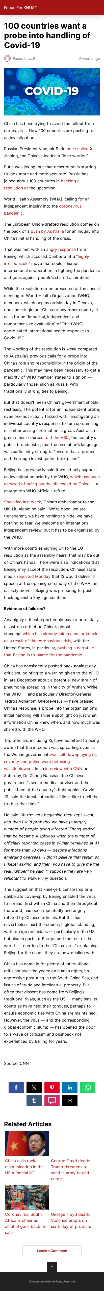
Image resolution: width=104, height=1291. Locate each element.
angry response (61, 249)
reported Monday (33, 576)
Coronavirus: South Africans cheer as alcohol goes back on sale (25, 1223)
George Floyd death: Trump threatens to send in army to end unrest (70, 1169)
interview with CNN (63, 768)
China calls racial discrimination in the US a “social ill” (24, 1166)
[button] (16, 1087)
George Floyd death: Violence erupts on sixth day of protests (71, 1220)
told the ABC (56, 437)
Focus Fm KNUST (20, 7)
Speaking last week (22, 501)
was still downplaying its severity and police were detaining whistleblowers (50, 761)
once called (78, 148)
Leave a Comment (52, 1250)
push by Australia (47, 231)
